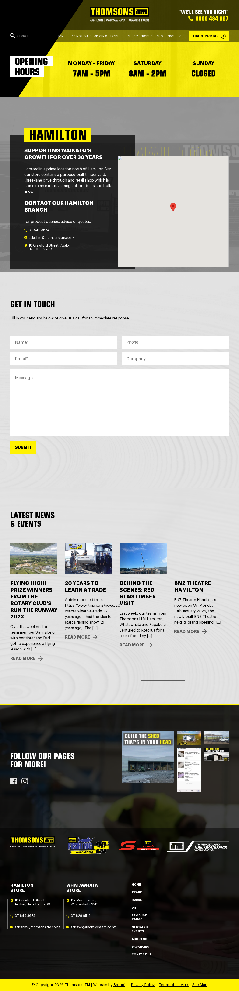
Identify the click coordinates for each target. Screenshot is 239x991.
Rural (126, 36)
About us (139, 939)
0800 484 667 (212, 18)
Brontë (119, 985)
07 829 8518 (81, 916)
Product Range (153, 36)
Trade (114, 36)
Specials (100, 36)
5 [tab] (207, 680)
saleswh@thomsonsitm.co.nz (93, 927)
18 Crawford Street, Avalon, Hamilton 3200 (50, 247)
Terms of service (174, 985)
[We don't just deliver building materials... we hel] (216, 737)
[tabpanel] (197, 595)
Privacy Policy (143, 985)
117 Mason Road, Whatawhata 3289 (85, 902)
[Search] (12, 36)
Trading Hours (79, 36)
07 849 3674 (39, 230)
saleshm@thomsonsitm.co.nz (51, 238)
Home (61, 36)
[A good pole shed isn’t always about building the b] (216, 754)
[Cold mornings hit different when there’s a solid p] (148, 757)
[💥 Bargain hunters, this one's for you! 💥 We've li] (189, 770)
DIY (136, 36)
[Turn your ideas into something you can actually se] (189, 738)
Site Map (199, 985)
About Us (174, 36)
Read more (22, 645)
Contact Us (141, 954)
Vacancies (140, 946)
